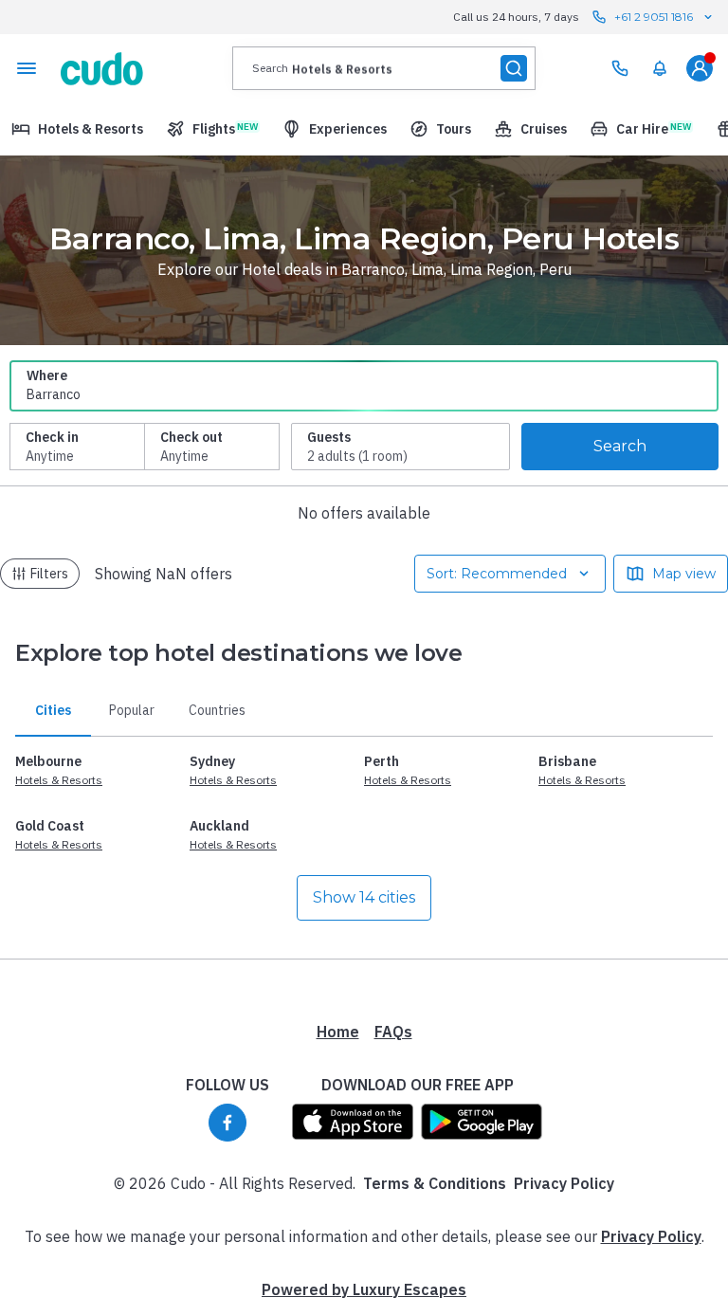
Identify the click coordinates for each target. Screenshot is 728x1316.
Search (619, 446)
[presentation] (384, 68)
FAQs (393, 1031)
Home (338, 1031)
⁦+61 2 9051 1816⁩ (653, 16)
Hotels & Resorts (58, 780)
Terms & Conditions (434, 1183)
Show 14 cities (364, 897)
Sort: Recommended (497, 573)
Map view (684, 573)
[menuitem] (660, 68)
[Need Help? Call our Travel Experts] (620, 68)
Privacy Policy (564, 1183)
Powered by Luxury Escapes (364, 1289)
